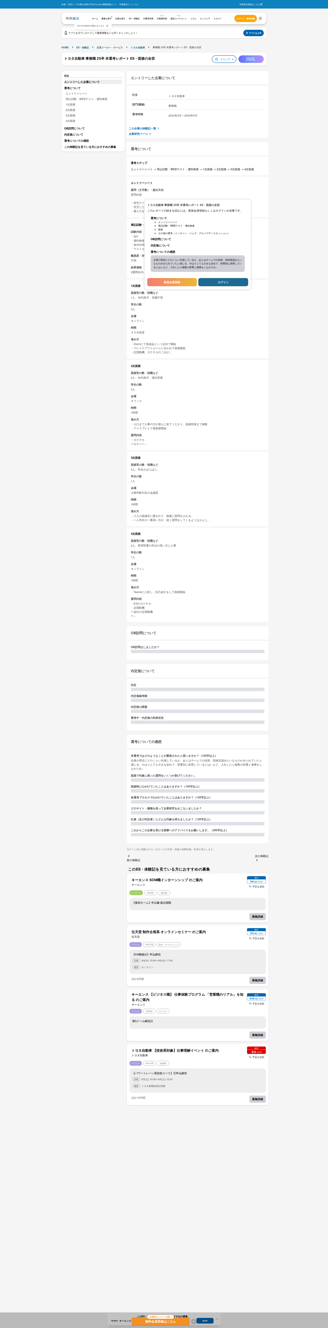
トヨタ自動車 (138, 47)
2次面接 (70, 110)
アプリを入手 (255, 33)
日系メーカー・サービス (110, 47)
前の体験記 (133, 860)
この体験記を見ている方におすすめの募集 (90, 147)
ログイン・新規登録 (245, 18)
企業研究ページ (138, 134)
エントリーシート (76, 93)
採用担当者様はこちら (250, 4)
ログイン (223, 282)
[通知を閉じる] (107, 25)
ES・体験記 (82, 47)
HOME (65, 47)
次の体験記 (262, 856)
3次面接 (70, 115)
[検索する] (260, 18)
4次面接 (70, 121)
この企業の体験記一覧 (142, 128)
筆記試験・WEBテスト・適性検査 (86, 99)
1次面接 (70, 104)
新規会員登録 (172, 282)
